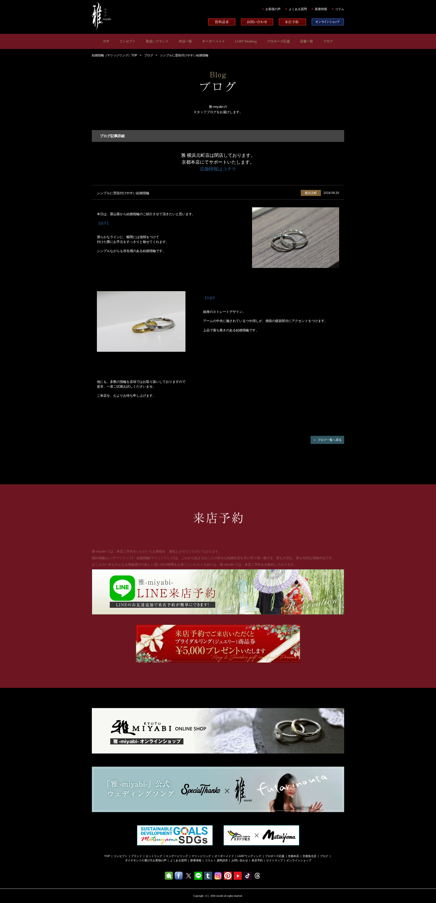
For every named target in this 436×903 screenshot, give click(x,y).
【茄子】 (103, 223)
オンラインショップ (298, 860)
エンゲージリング (177, 856)
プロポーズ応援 (278, 41)
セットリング (154, 856)
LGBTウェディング (249, 856)
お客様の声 (273, 9)
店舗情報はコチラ (218, 168)
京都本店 (293, 856)
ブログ (328, 41)
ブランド (136, 856)
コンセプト (127, 41)
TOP (106, 41)
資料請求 (222, 860)
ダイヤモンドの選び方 (139, 860)
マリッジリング (201, 856)
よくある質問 (298, 9)
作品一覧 (185, 41)
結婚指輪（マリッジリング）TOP (114, 55)
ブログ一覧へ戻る (329, 440)
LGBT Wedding (246, 41)
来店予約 (257, 860)
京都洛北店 (309, 856)
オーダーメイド (213, 41)
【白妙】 (209, 298)
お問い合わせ (239, 860)
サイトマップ (274, 860)
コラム (339, 9)
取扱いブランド (157, 41)
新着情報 (321, 9)
